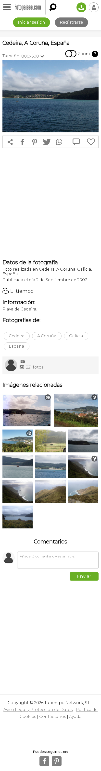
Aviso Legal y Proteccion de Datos (38, 709)
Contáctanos (52, 716)
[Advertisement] (50, 203)
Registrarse (71, 22)
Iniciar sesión (31, 22)
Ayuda (75, 716)
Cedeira (17, 336)
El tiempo (18, 291)
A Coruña (46, 336)
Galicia (76, 336)
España (16, 346)
